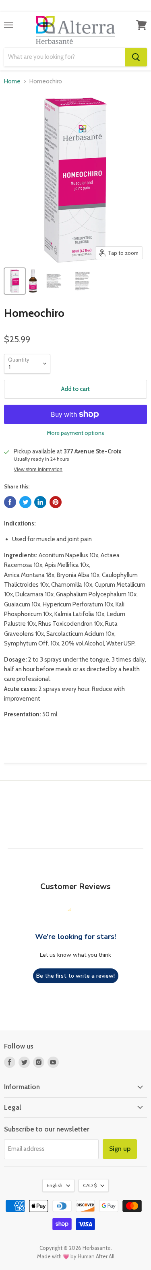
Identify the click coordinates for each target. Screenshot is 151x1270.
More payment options (75, 433)
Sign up (119, 1148)
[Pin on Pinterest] (56, 502)
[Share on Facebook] (10, 502)
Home (12, 81)
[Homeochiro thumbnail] (14, 281)
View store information (38, 469)
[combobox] (64, 57)
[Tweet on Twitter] (25, 502)
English (54, 1185)
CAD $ (90, 1185)
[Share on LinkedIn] (40, 502)
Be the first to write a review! (75, 976)
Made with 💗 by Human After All (75, 1256)
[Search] (136, 57)
